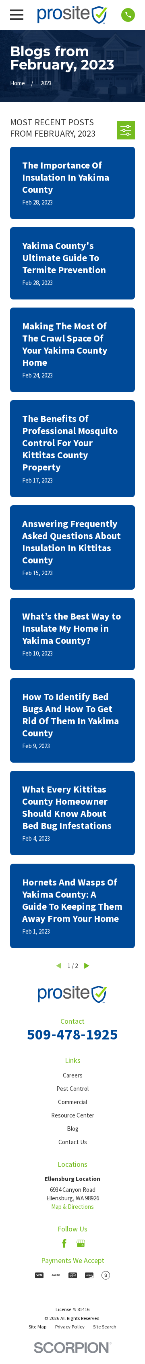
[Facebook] (64, 1243)
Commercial (72, 1102)
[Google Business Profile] (81, 1243)
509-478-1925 (72, 1034)
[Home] (72, 15)
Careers (73, 1075)
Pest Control (72, 1088)
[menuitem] (38, 1326)
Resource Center (72, 1115)
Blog (73, 1128)
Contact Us (72, 1142)
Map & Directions (72, 1206)
